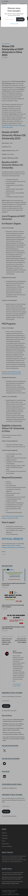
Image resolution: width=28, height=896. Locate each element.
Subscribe (20, 19)
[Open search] (24, 18)
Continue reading (14, 23)
